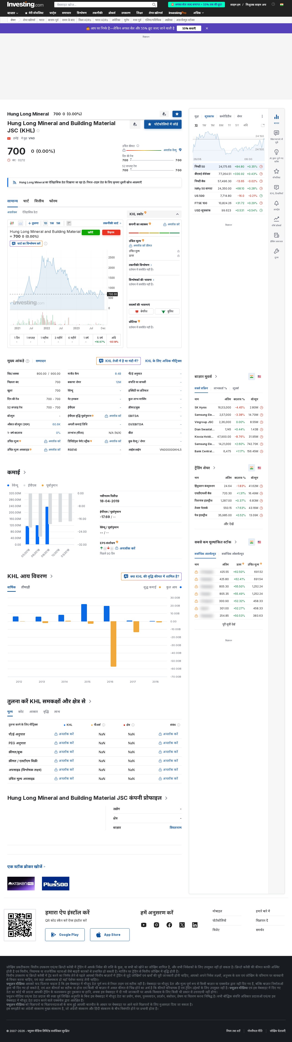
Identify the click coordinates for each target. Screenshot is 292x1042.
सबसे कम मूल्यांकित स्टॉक (213, 542)
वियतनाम (176, 827)
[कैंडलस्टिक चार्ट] (11, 223)
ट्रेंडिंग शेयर (202, 468)
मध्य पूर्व (137, 20)
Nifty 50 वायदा (203, 188)
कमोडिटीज (225, 116)
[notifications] (273, 4)
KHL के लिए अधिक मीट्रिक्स (163, 361)
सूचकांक (209, 116)
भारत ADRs (101, 20)
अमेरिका (116, 20)
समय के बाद (68, 20)
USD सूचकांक (203, 210)
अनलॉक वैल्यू (170, 150)
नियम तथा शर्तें (233, 1031)
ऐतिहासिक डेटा (29, 212)
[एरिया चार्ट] (20, 223)
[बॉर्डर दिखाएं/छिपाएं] (68, 223)
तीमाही (25, 587)
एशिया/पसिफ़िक (153, 20)
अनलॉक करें (66, 734)
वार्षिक (11, 587)
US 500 (199, 195)
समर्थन (260, 930)
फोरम (53, 201)
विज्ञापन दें (262, 920)
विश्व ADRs (84, 20)
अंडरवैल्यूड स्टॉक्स (185, 20)
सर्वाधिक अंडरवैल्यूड (205, 553)
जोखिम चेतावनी (277, 1031)
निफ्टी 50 (200, 166)
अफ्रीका (168, 20)
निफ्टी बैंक (200, 181)
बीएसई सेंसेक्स (202, 174)
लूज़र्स (236, 388)
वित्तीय (39, 201)
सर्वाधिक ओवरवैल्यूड (233, 553)
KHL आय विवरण (27, 576)
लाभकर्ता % (220, 388)
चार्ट (26, 201)
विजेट (216, 930)
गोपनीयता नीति (255, 1031)
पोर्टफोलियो (219, 920)
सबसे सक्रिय (201, 388)
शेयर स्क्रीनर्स (156, 13)
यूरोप (126, 20)
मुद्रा (197, 116)
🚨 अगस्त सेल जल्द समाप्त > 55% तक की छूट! (196, 4)
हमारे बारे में (263, 911)
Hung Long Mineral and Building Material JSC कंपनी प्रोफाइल (84, 798)
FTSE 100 (201, 203)
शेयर (13, 20)
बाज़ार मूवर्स (203, 376)
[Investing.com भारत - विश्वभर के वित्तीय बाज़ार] (25, 4)
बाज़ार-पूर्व (53, 20)
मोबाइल (217, 911)
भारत (41, 20)
